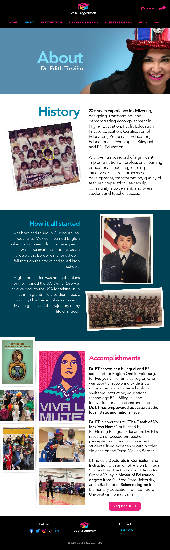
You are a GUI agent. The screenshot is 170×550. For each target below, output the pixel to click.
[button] (162, 8)
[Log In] (142, 8)
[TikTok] (50, 530)
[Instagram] (44, 530)
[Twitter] (37, 530)
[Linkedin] (57, 530)
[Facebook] (31, 530)
